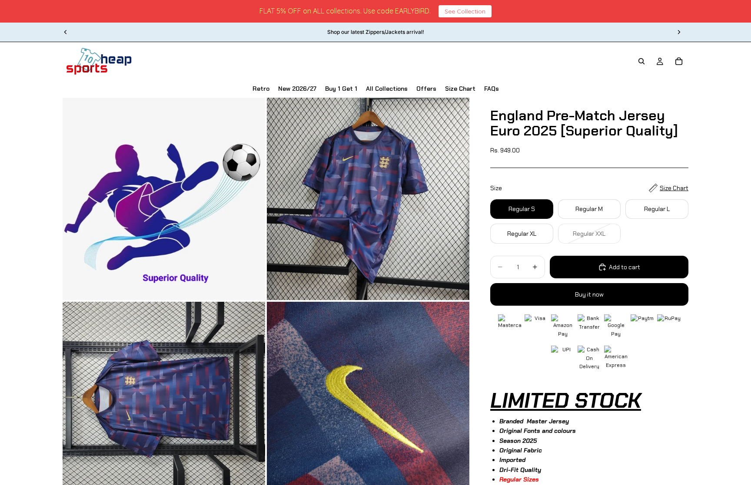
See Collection (465, 11)
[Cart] (678, 61)
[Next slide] (678, 32)
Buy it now (589, 294)
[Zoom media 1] (164, 199)
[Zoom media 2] (368, 199)
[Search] (641, 61)
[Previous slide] (65, 32)
